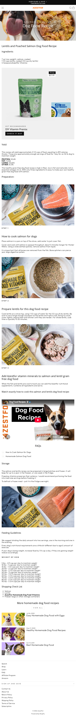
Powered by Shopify (38, 714)
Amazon (5, 678)
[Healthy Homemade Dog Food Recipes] (13, 633)
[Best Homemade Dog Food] (13, 648)
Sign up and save (11, 684)
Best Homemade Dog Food (40, 645)
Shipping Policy (8, 700)
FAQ (3, 672)
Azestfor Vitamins (19, 63)
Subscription (6, 706)
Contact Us (6, 689)
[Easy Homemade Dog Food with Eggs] (13, 619)
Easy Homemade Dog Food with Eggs (45, 615)
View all (38, 608)
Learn (4, 669)
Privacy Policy (7, 697)
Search (4, 664)
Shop (4, 667)
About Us (5, 692)
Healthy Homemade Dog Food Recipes (46, 630)
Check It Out (14, 134)
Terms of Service (8, 703)
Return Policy (7, 695)
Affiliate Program (9, 675)
